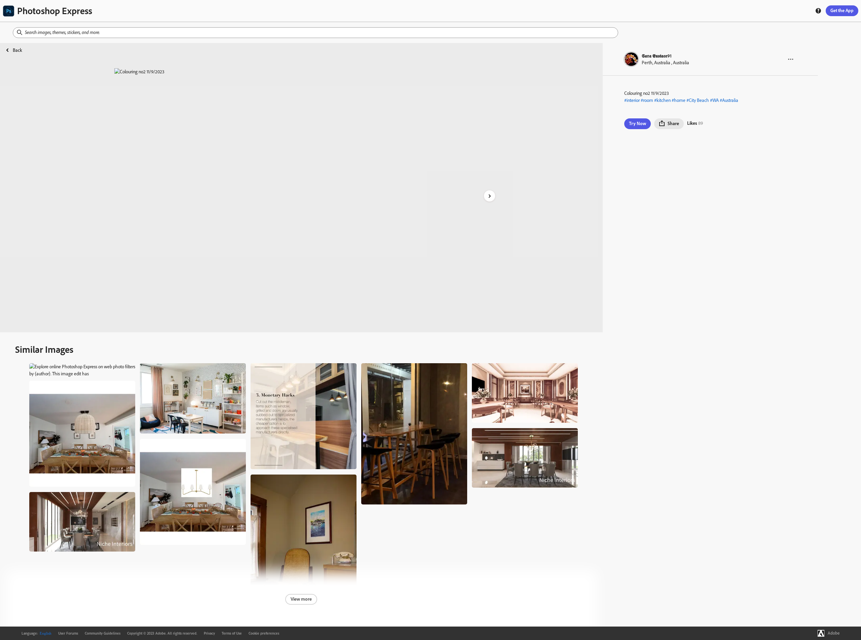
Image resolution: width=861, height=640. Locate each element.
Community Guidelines (102, 633)
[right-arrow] (489, 195)
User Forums (68, 633)
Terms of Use (232, 633)
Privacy (209, 633)
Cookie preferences (264, 633)
